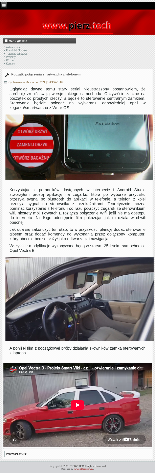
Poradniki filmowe (16, 50)
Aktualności (13, 47)
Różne (10, 60)
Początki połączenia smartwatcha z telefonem (46, 74)
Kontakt (10, 63)
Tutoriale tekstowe (16, 53)
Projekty (11, 56)
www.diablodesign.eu (83, 469)
